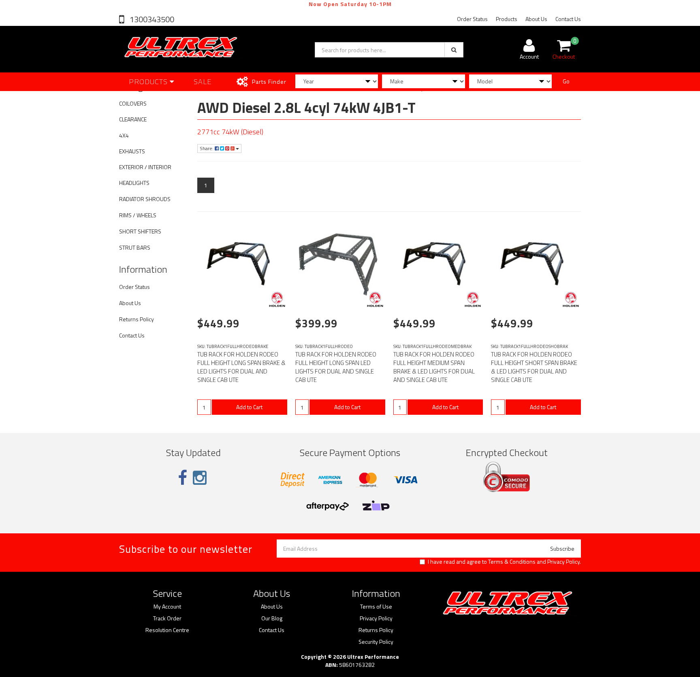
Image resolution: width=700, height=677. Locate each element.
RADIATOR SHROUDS (145, 199)
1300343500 (151, 19)
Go (566, 81)
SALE (203, 81)
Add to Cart (249, 407)
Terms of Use (376, 607)
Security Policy (376, 642)
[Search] (453, 49)
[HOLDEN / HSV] (277, 299)
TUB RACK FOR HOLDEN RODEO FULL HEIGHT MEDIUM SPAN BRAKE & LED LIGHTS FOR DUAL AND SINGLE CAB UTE (434, 367)
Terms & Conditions (512, 561)
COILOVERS (133, 103)
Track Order (167, 618)
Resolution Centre (167, 630)
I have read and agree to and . (504, 562)
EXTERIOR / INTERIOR (145, 167)
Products (506, 19)
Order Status (472, 19)
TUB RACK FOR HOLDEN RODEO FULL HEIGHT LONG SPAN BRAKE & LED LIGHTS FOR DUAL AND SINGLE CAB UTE (241, 367)
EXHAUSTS (132, 151)
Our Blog (271, 618)
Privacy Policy (563, 561)
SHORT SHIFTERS (140, 231)
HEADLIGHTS (134, 182)
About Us (536, 19)
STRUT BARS (134, 247)
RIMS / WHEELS (137, 215)
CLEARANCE (133, 119)
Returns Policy (136, 319)
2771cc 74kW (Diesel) (230, 131)
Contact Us (568, 19)
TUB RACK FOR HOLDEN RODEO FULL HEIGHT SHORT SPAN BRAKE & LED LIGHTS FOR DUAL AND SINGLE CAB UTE (534, 367)
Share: (207, 148)
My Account (167, 607)
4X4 (124, 135)
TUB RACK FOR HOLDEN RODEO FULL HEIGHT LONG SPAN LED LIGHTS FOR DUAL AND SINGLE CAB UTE (335, 367)
